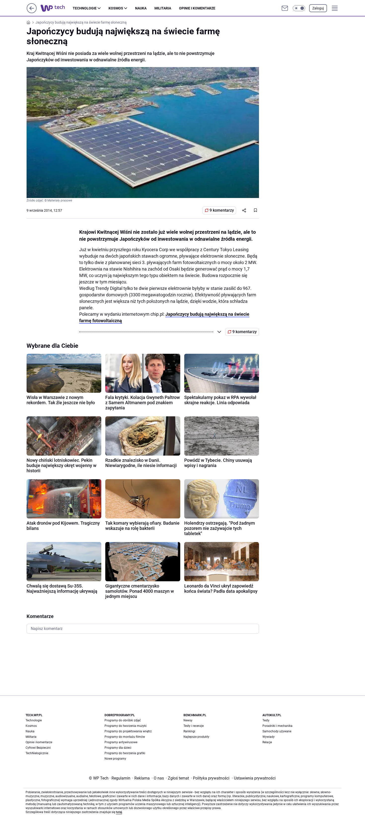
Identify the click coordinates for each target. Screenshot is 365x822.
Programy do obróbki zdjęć (123, 720)
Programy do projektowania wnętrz (128, 731)
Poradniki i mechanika (277, 726)
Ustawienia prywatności (254, 778)
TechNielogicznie (37, 753)
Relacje (267, 742)
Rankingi (189, 731)
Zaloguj (318, 8)
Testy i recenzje (193, 726)
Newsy (187, 720)
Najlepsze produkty (196, 737)
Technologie (85, 8)
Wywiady (268, 737)
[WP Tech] (56, 8)
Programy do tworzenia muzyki (125, 726)
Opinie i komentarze (197, 8)
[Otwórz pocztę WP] (285, 8)
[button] (299, 8)
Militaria (162, 8)
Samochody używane (276, 731)
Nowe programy (115, 758)
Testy (265, 720)
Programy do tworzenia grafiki (125, 753)
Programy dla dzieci (118, 747)
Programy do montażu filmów (125, 737)
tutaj (119, 812)
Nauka (140, 8)
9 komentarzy (222, 210)
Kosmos (116, 8)
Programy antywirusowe (121, 742)
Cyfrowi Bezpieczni (38, 747)
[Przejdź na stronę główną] (32, 11)
